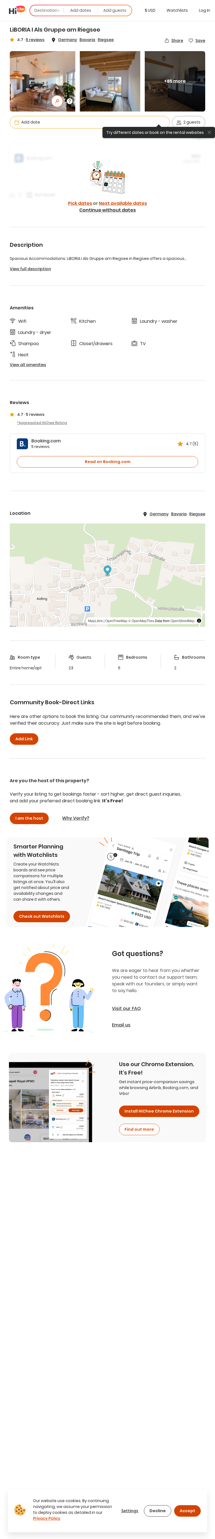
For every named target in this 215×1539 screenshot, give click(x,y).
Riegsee (106, 39)
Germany (67, 39)
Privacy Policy (46, 1518)
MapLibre (95, 620)
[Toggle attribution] (199, 620)
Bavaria (87, 39)
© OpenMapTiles (141, 620)
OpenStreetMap (182, 620)
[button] (150, 10)
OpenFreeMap (116, 620)
